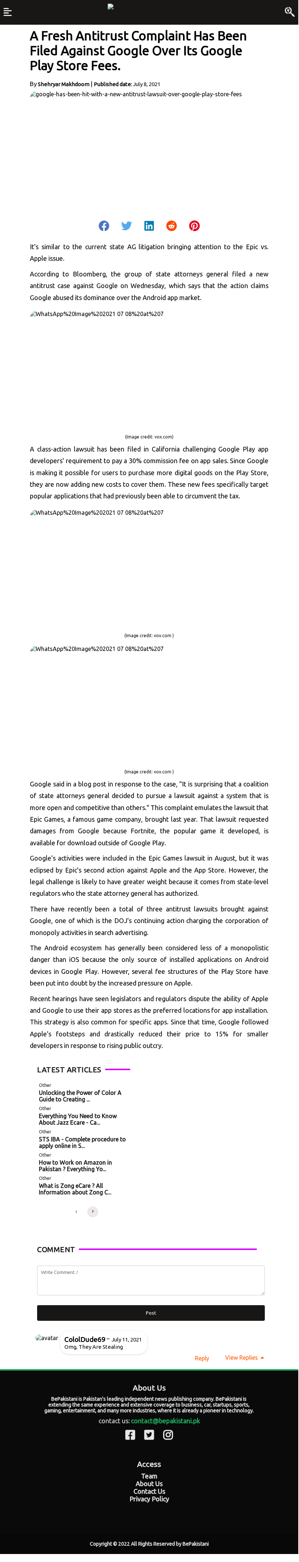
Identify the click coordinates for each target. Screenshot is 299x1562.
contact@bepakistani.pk (165, 1420)
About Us (149, 1483)
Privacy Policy (149, 1498)
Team (149, 1476)
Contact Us (149, 1491)
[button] (76, 1211)
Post (151, 1313)
